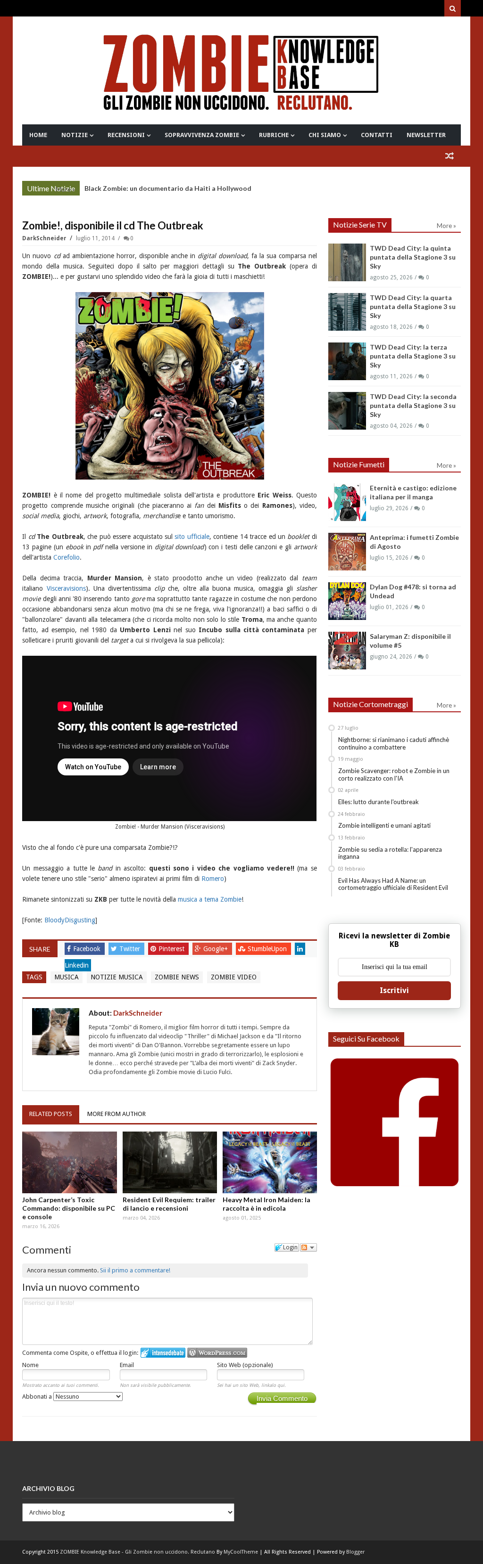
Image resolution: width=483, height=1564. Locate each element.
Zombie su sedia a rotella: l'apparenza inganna (390, 853)
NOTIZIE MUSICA (117, 977)
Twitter (130, 949)
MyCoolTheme (241, 1552)
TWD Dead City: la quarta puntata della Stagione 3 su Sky (413, 306)
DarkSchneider (45, 238)
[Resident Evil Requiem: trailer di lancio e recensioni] (170, 1163)
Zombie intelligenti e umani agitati (384, 825)
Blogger (355, 1552)
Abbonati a (37, 1396)
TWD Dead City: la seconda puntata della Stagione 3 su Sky (413, 405)
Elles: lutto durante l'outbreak (378, 802)
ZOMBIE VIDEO (234, 977)
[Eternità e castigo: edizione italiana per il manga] (347, 502)
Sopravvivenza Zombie (202, 134)
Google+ (216, 949)
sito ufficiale (192, 536)
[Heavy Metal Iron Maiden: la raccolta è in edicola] (270, 1163)
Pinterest (172, 949)
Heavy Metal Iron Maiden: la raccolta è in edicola (266, 1204)
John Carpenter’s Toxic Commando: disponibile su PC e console (68, 1208)
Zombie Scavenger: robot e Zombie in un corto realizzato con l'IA (394, 774)
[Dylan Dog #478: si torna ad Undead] (347, 601)
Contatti (376, 134)
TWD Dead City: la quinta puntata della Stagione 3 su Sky (413, 257)
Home (38, 134)
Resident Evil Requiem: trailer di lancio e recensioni (169, 1204)
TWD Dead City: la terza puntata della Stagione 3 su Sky (413, 356)
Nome (30, 1364)
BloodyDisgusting (69, 920)
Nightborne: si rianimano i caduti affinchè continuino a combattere (393, 743)
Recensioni (126, 134)
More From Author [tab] (116, 1113)
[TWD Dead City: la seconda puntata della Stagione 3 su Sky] (347, 411)
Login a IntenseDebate (163, 1353)
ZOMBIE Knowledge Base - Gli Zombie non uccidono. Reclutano (137, 1552)
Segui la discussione (308, 1247)
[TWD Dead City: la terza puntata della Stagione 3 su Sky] (347, 361)
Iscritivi (394, 990)
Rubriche (274, 134)
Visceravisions (66, 588)
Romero (212, 878)
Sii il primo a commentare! (135, 1270)
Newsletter (426, 134)
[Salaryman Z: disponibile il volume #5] (347, 650)
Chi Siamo (324, 134)
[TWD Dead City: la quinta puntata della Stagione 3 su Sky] (347, 262)
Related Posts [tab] (50, 1113)
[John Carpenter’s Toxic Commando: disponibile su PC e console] (69, 1163)
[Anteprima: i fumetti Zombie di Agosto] (347, 551)
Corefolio (66, 557)
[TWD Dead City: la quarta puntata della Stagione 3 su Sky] (347, 312)
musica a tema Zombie (210, 899)
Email (127, 1364)
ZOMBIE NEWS (177, 977)
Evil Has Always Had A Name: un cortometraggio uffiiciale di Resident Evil (393, 884)
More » (65, 189)
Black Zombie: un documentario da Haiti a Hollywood (167, 188)
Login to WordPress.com (217, 1353)
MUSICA (66, 977)
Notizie (74, 134)
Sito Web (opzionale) (245, 1364)
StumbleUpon (268, 949)
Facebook (87, 949)
